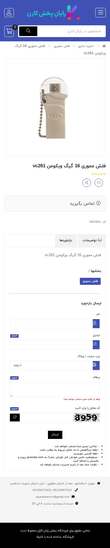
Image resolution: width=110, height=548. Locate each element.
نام (98, 314)
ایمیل (56, 335)
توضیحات (90, 240)
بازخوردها (66, 240)
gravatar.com (35, 457)
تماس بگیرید (83, 203)
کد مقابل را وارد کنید (56, 408)
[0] (9, 31)
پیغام (56, 377)
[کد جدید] (15, 418)
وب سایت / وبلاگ (88, 356)
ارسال (55, 434)
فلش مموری (62, 46)
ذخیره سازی (86, 46)
